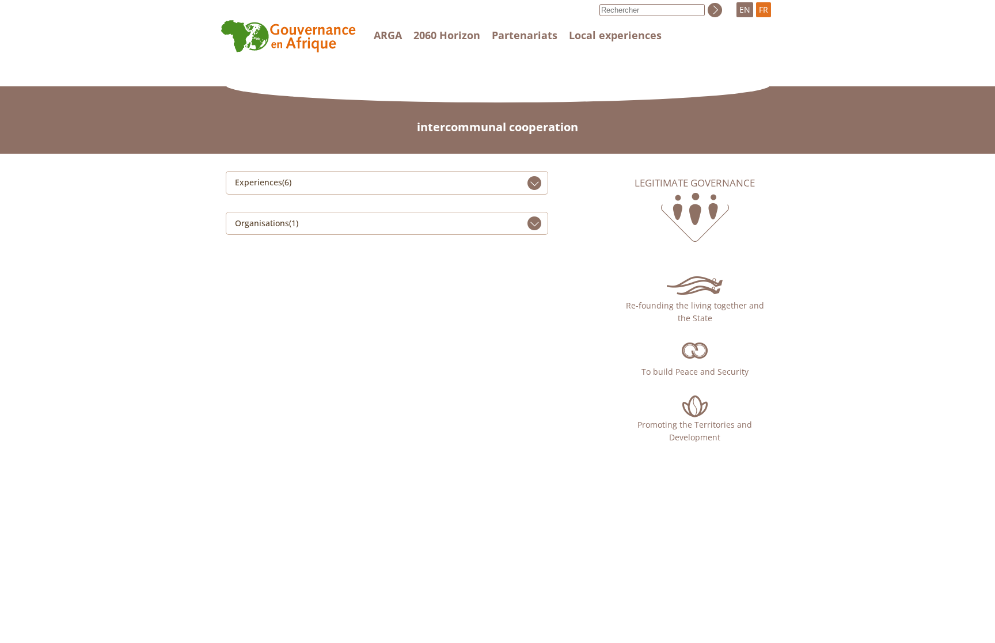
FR (763, 9)
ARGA (388, 35)
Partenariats (524, 35)
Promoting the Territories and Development (694, 431)
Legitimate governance (695, 183)
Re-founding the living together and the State (695, 312)
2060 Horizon (446, 35)
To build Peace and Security (695, 371)
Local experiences (615, 35)
